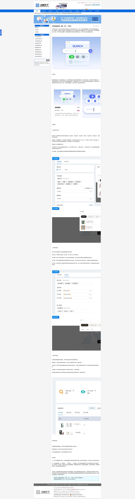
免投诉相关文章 (38, 43)
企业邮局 (77, 10)
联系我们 (57, 484)
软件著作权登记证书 (57, 494)
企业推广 (90, 10)
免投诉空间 (42, 63)
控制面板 (94, 2)
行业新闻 (36, 31)
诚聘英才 (69, 484)
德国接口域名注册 (39, 62)
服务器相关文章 (38, 49)
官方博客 (90, 2)
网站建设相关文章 (38, 51)
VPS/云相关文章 (38, 36)
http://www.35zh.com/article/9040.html (68, 479)
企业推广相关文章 (38, 38)
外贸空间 (47, 63)
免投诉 (57, 10)
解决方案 (97, 10)
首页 (37, 10)
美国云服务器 (36, 65)
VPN (45, 63)
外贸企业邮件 (46, 62)
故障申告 (98, 2)
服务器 (70, 10)
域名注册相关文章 (38, 45)
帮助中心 (86, 2)
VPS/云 (64, 10)
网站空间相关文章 (38, 54)
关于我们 (49, 484)
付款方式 (82, 2)
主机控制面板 (78, 484)
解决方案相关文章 (38, 56)
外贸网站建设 (36, 63)
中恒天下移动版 (85, 484)
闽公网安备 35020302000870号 (76, 494)
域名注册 (43, 10)
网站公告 (36, 27)
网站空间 (50, 10)
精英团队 (53, 484)
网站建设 (84, 10)
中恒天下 (77, 477)
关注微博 (79, 2)
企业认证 (74, 484)
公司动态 (36, 29)
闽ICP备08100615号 (65, 494)
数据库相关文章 (38, 47)
